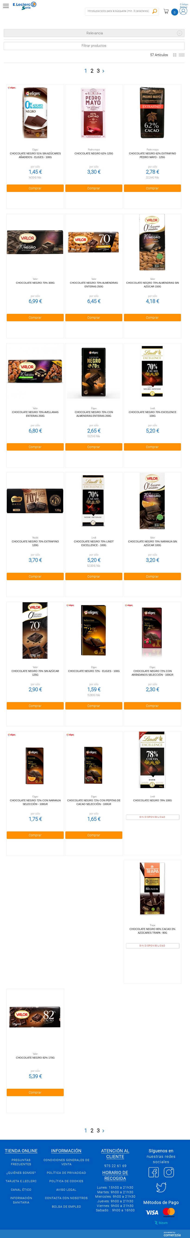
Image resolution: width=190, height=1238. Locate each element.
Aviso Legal (66, 1189)
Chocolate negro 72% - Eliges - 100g (94, 671)
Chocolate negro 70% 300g (35, 282)
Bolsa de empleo (66, 1206)
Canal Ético (21, 1189)
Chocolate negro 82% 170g (35, 1057)
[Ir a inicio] (27, 6)
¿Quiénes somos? (21, 1172)
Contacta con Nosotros (66, 1198)
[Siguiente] (103, 71)
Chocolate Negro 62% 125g (94, 153)
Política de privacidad (66, 1172)
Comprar (35, 188)
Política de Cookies (66, 1181)
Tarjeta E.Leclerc (21, 1181)
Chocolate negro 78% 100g (152, 800)
